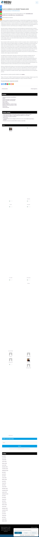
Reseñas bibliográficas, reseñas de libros (10, 104)
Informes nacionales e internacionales (9, 99)
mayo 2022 (4, 515)
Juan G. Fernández (28, 362)
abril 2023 (4, 501)
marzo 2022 (4, 519)
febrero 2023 (4, 504)
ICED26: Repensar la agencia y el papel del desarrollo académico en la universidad (16, 115)
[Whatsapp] (9, 83)
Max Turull (11, 204)
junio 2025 (4, 474)
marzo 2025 (4, 477)
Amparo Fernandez (28, 277)
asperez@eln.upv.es (11, 15)
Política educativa (6, 102)
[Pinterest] (7, 83)
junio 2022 (4, 513)
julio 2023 (4, 495)
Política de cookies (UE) (34, 528)
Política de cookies (22, 535)
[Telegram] (1, 17)
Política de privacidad (27, 535)
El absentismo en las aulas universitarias (9, 116)
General (2, 10)
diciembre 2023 (5, 488)
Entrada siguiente (34, 88)
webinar (23, 74)
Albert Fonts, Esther (11, 435)
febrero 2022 (4, 521)
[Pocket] (11, 83)
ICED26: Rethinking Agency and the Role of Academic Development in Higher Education (17, 114)
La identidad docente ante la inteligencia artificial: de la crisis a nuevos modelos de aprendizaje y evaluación (18, 119)
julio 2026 (4, 456)
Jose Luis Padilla (10, 277)
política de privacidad (21, 448)
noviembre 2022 (5, 510)
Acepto (18, 532)
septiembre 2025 (5, 470)
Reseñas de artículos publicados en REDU (10, 105)
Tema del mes (5, 106)
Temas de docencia (8, 10)
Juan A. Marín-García (11, 362)
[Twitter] (4, 83)
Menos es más (5, 117)
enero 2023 (4, 506)
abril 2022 (4, 517)
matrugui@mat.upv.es (19, 15)
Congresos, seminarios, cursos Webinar (9, 97)
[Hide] (0, 21)
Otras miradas (5, 101)
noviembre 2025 (5, 468)
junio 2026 (4, 458)
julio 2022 (4, 511)
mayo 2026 (4, 459)
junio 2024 (4, 481)
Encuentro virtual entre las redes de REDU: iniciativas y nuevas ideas (14, 120)
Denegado (26, 532)
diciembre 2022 (5, 508)
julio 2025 (4, 472)
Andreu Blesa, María (28, 356)
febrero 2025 (4, 479)
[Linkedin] (5, 83)
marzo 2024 (4, 486)
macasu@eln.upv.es (4, 15)
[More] (13, 83)
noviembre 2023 (5, 490)
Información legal (32, 535)
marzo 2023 (4, 502)
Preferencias (34, 532)
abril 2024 (4, 485)
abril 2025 (4, 475)
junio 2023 (4, 497)
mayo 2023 (4, 499)
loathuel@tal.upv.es (29, 13)
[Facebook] (2, 83)
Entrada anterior (4, 88)
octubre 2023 (4, 492)
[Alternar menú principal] (37, 2)
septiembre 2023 (5, 494)
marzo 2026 (4, 461)
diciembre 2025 (5, 466)
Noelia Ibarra (28, 283)
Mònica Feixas (10, 131)
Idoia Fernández (28, 204)
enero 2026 (4, 465)
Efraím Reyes (10, 356)
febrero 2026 (4, 463)
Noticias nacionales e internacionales (9, 100)
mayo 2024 (4, 483)
